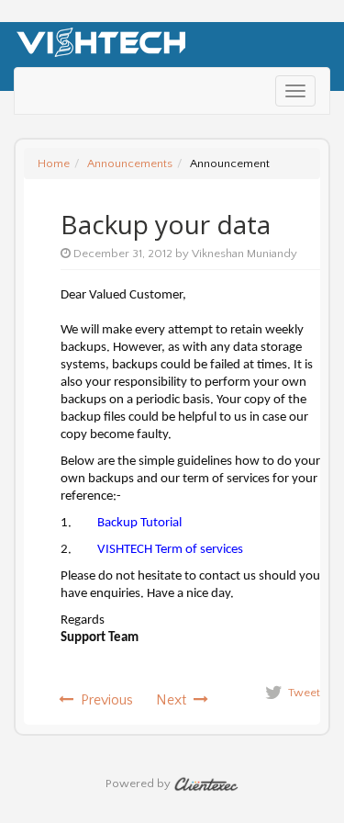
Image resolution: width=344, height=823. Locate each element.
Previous (103, 700)
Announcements (129, 163)
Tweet (304, 692)
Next (175, 700)
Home (54, 163)
